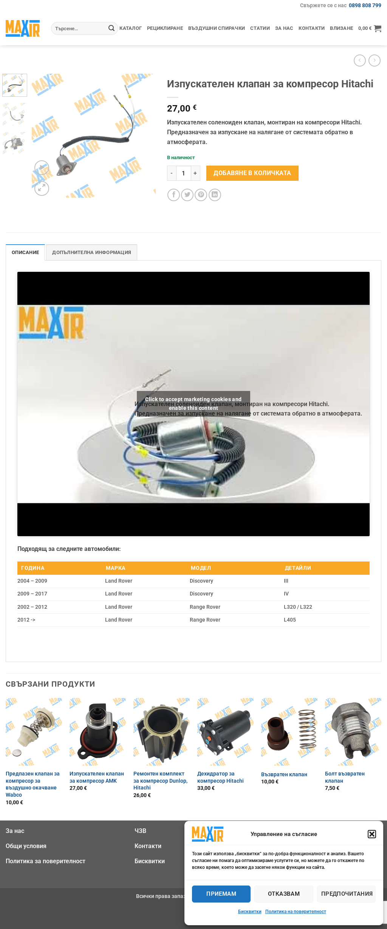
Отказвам (284, 893)
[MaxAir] (23, 28)
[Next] (143, 135)
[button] (372, 834)
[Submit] (111, 28)
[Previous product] (374, 60)
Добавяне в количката (252, 173)
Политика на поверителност (295, 911)
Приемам (221, 893)
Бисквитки (250, 911)
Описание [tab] (25, 252)
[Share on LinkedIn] (215, 195)
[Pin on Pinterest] (201, 195)
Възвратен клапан (284, 774)
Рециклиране (165, 28)
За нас (284, 28)
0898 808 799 (365, 5)
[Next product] (359, 60)
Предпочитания (347, 893)
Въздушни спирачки (216, 28)
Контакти (312, 28)
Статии (260, 28)
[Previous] (44, 135)
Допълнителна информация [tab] (91, 252)
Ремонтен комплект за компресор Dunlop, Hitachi (160, 781)
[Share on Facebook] (173, 195)
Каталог (130, 28)
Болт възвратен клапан (345, 777)
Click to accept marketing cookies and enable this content (193, 403)
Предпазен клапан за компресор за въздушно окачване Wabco (33, 784)
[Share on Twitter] (187, 195)
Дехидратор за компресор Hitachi (220, 777)
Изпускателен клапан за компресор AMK (97, 777)
